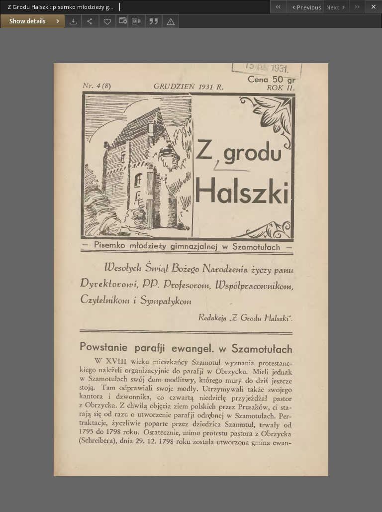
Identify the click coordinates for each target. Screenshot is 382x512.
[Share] (90, 21)
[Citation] (153, 21)
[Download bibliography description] (136, 21)
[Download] (73, 21)
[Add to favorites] (107, 21)
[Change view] (122, 21)
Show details (27, 21)
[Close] (374, 6)
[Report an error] (170, 21)
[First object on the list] (278, 6)
